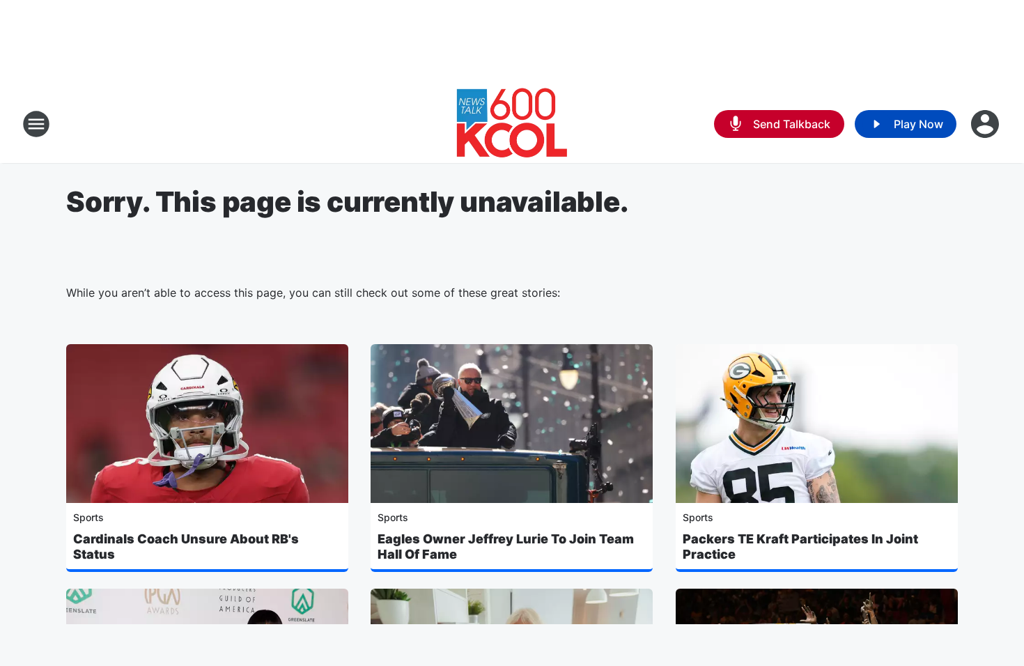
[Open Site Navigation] (36, 124)
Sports (88, 517)
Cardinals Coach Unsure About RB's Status (186, 547)
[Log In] (986, 124)
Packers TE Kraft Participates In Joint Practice (800, 547)
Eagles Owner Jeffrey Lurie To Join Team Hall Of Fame (506, 547)
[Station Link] (512, 124)
